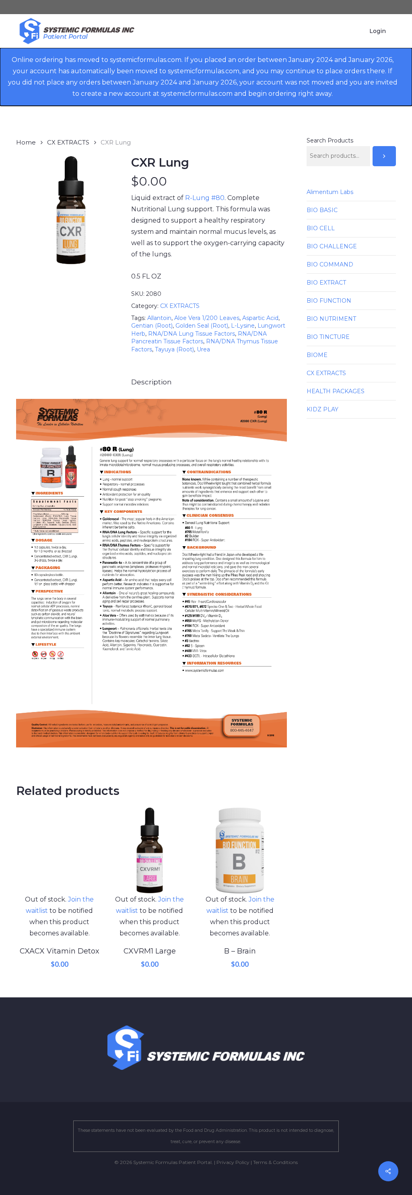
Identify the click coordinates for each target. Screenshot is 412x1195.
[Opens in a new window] (151, 751)
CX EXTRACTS (68, 142)
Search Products (330, 140)
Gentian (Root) (152, 325)
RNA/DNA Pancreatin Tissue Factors (199, 337)
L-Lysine (243, 325)
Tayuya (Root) (174, 349)
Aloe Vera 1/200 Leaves (206, 318)
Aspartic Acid (260, 318)
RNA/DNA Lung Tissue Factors (191, 333)
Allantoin (159, 318)
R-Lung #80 (205, 198)
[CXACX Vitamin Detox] (59, 850)
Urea (203, 349)
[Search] (384, 156)
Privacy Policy (232, 1162)
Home (26, 142)
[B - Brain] (239, 850)
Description (151, 382)
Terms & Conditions (275, 1162)
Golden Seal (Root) (201, 325)
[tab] (151, 382)
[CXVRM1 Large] (149, 850)
